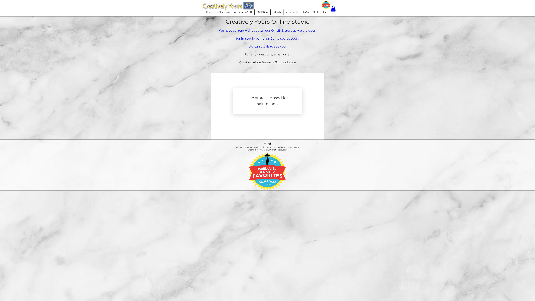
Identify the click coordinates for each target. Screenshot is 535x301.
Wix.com (294, 147)
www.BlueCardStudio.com (274, 150)
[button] (333, 9)
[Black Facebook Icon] (265, 143)
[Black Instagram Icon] (270, 143)
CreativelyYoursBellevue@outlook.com (267, 62)
